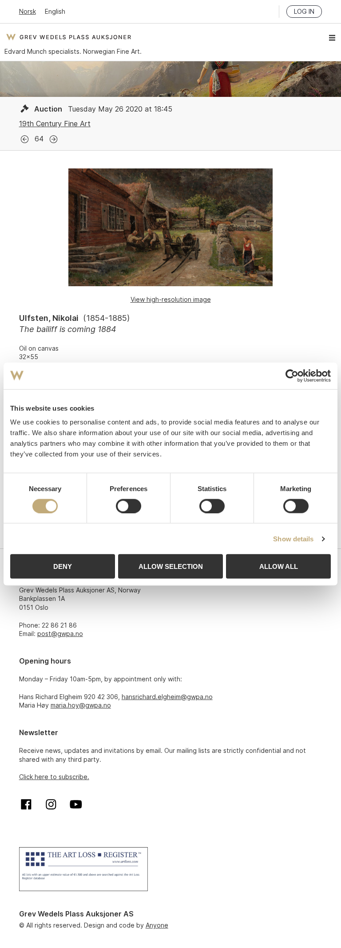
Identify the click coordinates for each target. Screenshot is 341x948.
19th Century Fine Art (55, 123)
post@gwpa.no (60, 633)
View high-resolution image (171, 299)
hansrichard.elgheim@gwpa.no (167, 696)
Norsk (27, 11)
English (55, 11)
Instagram (51, 804)
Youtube (76, 804)
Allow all (278, 566)
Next (53, 139)
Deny (62, 566)
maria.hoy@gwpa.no (81, 705)
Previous (24, 139)
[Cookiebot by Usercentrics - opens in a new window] (292, 375)
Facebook (26, 804)
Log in (304, 11)
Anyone (157, 925)
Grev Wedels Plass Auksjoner (68, 37)
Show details (293, 538)
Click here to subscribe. (54, 776)
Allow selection (171, 566)
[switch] (128, 506)
